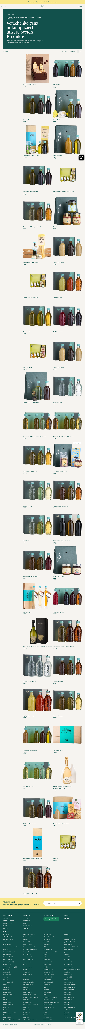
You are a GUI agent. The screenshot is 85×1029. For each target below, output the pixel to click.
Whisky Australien (69, 982)
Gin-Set (26, 969)
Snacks (67, 934)
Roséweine (47, 962)
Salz (45, 994)
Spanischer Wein (69, 942)
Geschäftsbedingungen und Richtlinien (42, 1024)
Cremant (6, 989)
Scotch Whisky (48, 1007)
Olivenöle (46, 939)
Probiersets (47, 957)
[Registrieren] (79, 903)
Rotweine (47, 964)
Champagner (8, 982)
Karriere (5, 928)
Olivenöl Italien (48, 934)
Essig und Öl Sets (29, 934)
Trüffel (66, 954)
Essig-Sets (27, 936)
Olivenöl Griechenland (30, 1019)
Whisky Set (68, 999)
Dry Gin (6, 999)
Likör (26, 1007)
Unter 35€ (68, 962)
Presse (5, 925)
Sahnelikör (47, 989)
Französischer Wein (30, 949)
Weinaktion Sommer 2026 (72, 969)
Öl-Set (66, 1012)
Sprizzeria (67, 952)
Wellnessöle (68, 977)
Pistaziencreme (48, 949)
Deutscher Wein (9, 994)
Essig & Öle (7, 1014)
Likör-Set (26, 1009)
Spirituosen (68, 944)
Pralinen (46, 954)
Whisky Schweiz (69, 997)
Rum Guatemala (48, 974)
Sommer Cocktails (70, 939)
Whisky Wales (68, 1004)
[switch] (79, 1023)
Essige (26, 939)
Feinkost (27, 942)
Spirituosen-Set (69, 949)
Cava (5, 979)
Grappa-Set (27, 974)
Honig (25, 987)
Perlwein (46, 944)
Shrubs (46, 1014)
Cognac (6, 987)
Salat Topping (48, 992)
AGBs (24, 923)
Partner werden (7, 923)
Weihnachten (68, 967)
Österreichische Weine (71, 1017)
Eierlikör (6, 1007)
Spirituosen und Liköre (71, 947)
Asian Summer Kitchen (10, 947)
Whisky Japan (68, 994)
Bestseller (7, 964)
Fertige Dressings (29, 947)
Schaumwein (48, 999)
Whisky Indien (68, 992)
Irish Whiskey (27, 992)
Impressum (26, 918)
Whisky (67, 979)
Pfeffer (46, 947)
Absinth (6, 934)
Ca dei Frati (7, 974)
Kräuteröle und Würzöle (31, 1004)
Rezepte (5, 918)
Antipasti (7, 942)
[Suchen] (5, 6)
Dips (5, 997)
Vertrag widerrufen (51, 919)
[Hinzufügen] (49, 80)
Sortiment (10, 14)
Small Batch (47, 1019)
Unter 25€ (67, 959)
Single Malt (47, 1017)
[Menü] (2, 6)
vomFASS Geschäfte (8, 920)
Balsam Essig (8, 957)
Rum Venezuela (48, 982)
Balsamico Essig (8, 962)
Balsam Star (7, 959)
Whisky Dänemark (69, 987)
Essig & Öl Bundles (9, 1012)
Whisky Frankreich (69, 989)
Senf (45, 1012)
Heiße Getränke (28, 982)
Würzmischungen (69, 1007)
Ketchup (26, 999)
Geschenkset (28, 959)
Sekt (45, 1009)
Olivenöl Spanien (48, 936)
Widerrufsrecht (27, 925)
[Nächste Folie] (49, 68)
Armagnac (7, 944)
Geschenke (27, 957)
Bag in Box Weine (9, 952)
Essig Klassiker (8, 1017)
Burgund (6, 972)
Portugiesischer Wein (50, 952)
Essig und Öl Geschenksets (11, 1019)
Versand (25, 928)
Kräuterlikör (27, 1002)
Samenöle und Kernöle (50, 997)
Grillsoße (26, 977)
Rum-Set (46, 984)
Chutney (6, 984)
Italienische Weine (29, 994)
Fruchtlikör (27, 954)
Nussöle (26, 1014)
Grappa (26, 972)
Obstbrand (27, 1017)
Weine (67, 972)
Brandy (6, 969)
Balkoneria (7, 954)
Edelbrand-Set (8, 1004)
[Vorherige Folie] (25, 68)
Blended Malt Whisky (10, 967)
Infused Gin (27, 989)
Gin (25, 964)
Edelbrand (7, 1002)
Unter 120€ (68, 957)
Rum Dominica (48, 972)
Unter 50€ (68, 964)
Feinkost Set (27, 944)
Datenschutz (26, 920)
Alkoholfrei (7, 936)
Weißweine (68, 974)
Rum (45, 967)
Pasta (46, 942)
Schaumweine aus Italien (51, 1002)
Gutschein (26, 979)
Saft (45, 987)
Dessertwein (7, 992)
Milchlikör (26, 1012)
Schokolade (48, 1004)
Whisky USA (68, 1002)
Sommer (67, 936)
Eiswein (6, 1009)
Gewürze (27, 962)
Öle (66, 1014)
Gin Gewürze (27, 967)
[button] (72, 51)
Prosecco (46, 959)
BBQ (5, 949)
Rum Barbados (48, 969)
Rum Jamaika (47, 977)
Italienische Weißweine (30, 997)
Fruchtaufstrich (28, 952)
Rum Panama (47, 979)
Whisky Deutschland (70, 984)
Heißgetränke (28, 984)
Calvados (6, 977)
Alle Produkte (8, 939)
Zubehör (67, 1009)
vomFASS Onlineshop (12, 1024)
